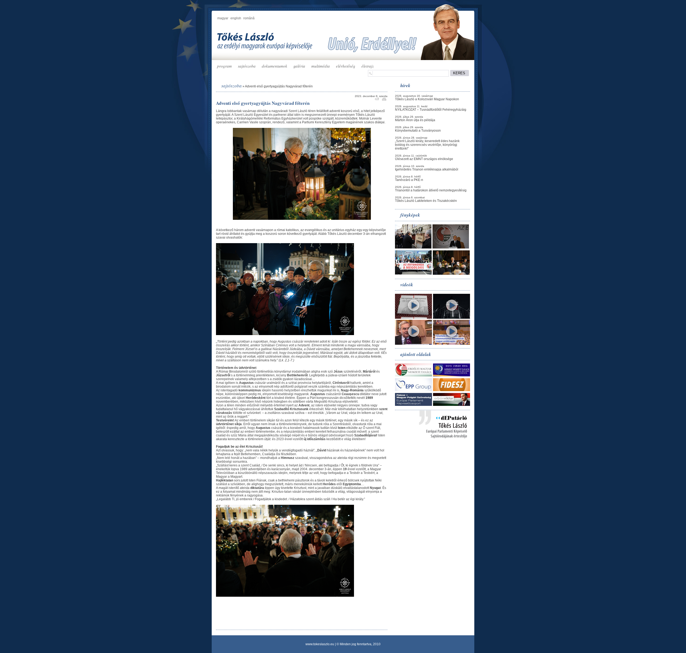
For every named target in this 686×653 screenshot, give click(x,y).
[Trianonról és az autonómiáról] (413, 318)
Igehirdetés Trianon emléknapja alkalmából (426, 169)
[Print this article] (384, 99)
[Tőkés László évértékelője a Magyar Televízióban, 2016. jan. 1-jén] (413, 344)
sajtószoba (247, 66)
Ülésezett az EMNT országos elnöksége (424, 159)
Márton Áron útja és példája (415, 120)
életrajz (367, 66)
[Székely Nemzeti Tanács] (451, 375)
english (235, 18)
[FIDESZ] (451, 390)
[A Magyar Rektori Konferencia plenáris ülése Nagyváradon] (451, 274)
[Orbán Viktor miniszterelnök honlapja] (451, 405)
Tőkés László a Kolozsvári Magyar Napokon (427, 99)
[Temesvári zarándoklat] (413, 247)
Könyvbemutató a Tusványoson (418, 130)
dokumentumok (274, 66)
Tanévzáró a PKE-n (409, 180)
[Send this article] (376, 99)
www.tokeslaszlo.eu (319, 644)
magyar (222, 18)
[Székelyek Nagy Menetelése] (413, 273)
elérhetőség (345, 66)
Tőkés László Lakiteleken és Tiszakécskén (426, 201)
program (224, 66)
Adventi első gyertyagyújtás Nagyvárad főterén (279, 86)
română (249, 18)
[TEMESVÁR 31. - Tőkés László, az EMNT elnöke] (451, 318)
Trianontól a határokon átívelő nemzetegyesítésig (431, 190)
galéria (299, 66)
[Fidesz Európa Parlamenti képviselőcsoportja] (413, 405)
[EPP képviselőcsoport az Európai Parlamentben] (413, 390)
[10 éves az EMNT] (451, 247)
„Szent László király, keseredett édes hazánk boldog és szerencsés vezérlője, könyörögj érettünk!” (427, 144)
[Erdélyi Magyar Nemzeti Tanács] (413, 375)
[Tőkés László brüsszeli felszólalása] (451, 344)
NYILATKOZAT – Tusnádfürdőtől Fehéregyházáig (430, 110)
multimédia (320, 66)
